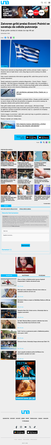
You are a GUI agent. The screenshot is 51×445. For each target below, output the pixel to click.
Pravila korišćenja (26, 439)
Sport (27, 418)
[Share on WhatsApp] (14, 37)
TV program (25, 421)
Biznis (23, 418)
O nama (15, 439)
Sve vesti (12, 418)
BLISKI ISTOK (6, 418)
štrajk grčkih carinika (25, 209)
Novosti (18, 418)
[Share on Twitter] (8, 37)
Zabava (40, 418)
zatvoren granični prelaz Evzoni (9, 209)
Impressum (20, 439)
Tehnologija (33, 418)
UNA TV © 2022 (25, 443)
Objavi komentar (26, 245)
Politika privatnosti (33, 439)
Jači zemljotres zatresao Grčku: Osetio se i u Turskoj (32, 93)
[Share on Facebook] (5, 37)
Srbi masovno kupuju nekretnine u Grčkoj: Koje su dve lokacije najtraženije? (31, 125)
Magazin (45, 418)
